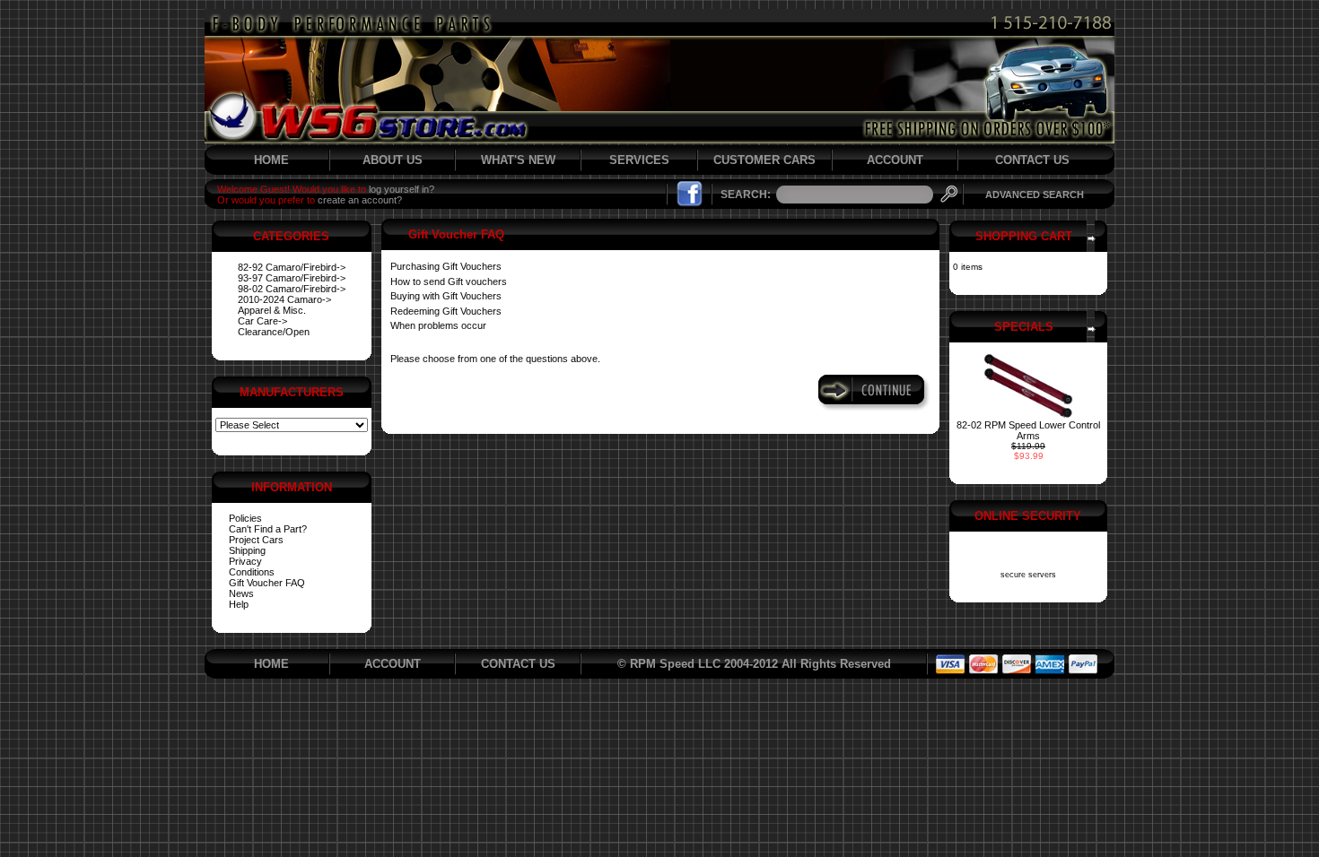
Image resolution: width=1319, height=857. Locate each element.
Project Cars (256, 539)
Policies (245, 518)
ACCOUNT (895, 160)
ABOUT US (393, 160)
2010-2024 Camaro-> (284, 299)
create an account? (360, 200)
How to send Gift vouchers (448, 281)
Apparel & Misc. (272, 310)
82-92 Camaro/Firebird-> (291, 267)
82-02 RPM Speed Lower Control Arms (1028, 430)
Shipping (247, 550)
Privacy (245, 561)
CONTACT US (1032, 160)
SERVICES (639, 160)
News (241, 593)
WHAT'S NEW (518, 160)
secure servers (1028, 574)
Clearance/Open (274, 331)
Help (239, 604)
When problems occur (438, 325)
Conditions (252, 572)
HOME (271, 160)
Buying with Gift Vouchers (446, 295)
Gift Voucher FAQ (267, 582)
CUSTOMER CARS (764, 160)
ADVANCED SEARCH (1034, 194)
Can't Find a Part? (268, 529)
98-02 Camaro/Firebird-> (291, 288)
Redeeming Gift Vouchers (446, 311)
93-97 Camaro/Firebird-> (291, 278)
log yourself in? (401, 189)
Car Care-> (262, 321)
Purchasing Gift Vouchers (446, 266)
